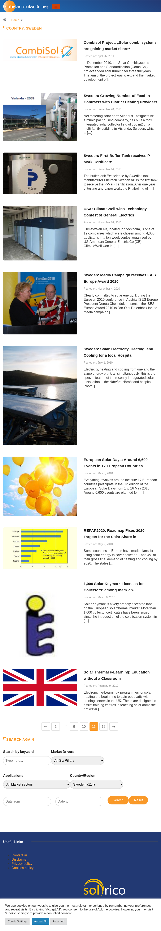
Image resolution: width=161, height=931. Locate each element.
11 (94, 726)
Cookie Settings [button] (17, 921)
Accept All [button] (40, 921)
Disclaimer (19, 859)
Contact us (19, 855)
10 (84, 726)
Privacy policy (22, 863)
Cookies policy (23, 868)
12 (103, 726)
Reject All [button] (58, 921)
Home (15, 20)
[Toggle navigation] (56, 6)
